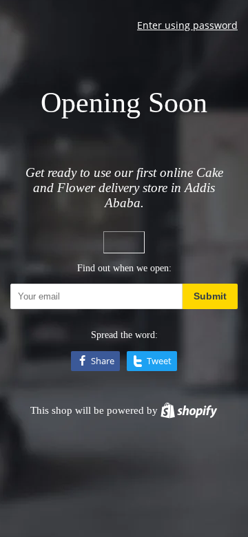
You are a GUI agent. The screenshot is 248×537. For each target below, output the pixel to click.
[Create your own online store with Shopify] (189, 410)
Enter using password (187, 25)
